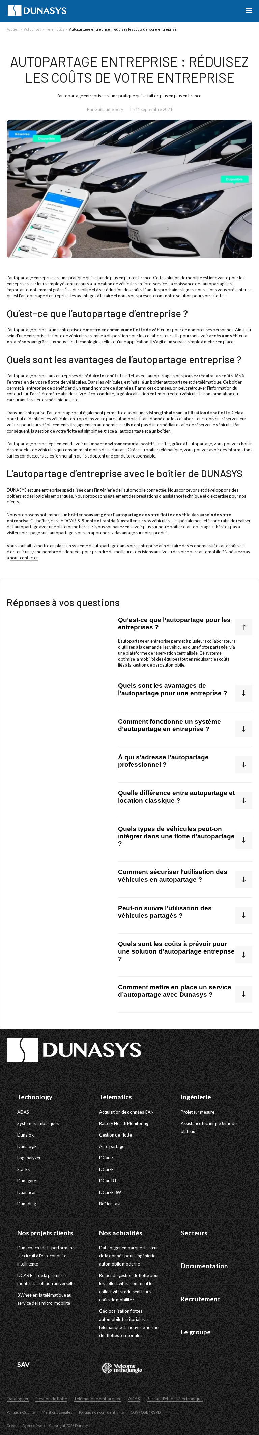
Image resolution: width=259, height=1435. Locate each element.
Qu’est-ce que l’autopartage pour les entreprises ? (174, 623)
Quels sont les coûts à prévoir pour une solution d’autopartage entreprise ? (176, 951)
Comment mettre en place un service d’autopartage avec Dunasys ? (174, 991)
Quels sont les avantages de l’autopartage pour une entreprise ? (172, 689)
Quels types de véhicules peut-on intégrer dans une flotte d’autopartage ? (176, 836)
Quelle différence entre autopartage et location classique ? (176, 796)
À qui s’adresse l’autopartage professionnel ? (163, 761)
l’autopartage (61, 533)
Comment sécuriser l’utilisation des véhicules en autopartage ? (172, 875)
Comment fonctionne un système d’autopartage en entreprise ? (169, 725)
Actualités (32, 29)
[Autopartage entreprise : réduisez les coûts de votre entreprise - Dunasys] (37, 11)
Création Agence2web (26, 1425)
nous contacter (24, 557)
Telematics (55, 29)
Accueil (13, 29)
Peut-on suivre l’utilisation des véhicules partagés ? (165, 912)
